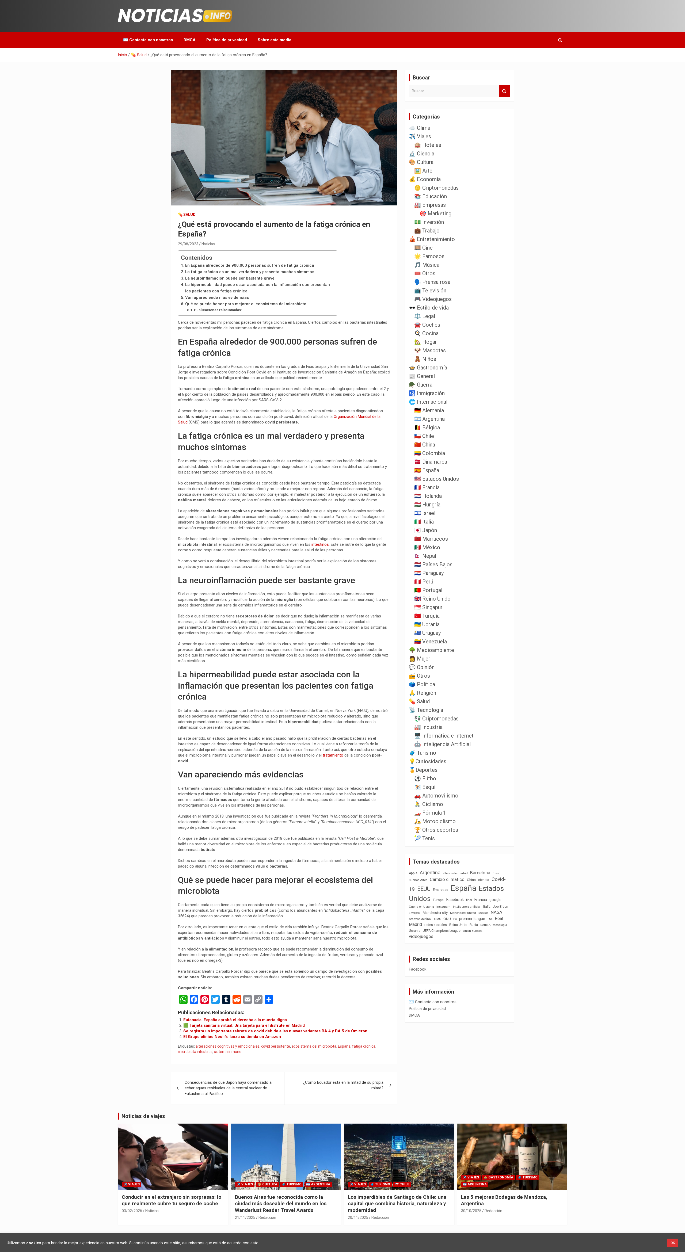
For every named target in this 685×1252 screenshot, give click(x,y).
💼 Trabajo (427, 230)
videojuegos (421, 936)
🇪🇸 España (426, 470)
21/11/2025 (245, 1217)
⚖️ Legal (424, 316)
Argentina (430, 872)
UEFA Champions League (442, 931)
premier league (472, 918)
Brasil (496, 873)
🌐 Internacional (428, 402)
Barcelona (480, 872)
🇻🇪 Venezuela (430, 641)
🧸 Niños (425, 359)
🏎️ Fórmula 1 (430, 813)
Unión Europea (472, 931)
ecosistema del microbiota (314, 1046)
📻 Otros (419, 676)
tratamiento (333, 755)
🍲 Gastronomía (428, 367)
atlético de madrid (455, 873)
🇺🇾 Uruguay (427, 633)
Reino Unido (458, 925)
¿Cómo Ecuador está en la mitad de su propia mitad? (343, 1085)
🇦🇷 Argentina (429, 419)
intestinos (320, 544)
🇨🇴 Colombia (429, 453)
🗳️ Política (422, 684)
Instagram (443, 907)
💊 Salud (187, 214)
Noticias (208, 244)
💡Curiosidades (427, 761)
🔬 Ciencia (421, 153)
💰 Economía (425, 179)
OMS (437, 919)
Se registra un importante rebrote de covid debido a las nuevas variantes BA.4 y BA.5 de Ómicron (275, 1031)
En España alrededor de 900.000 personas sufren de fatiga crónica (249, 265)
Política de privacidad (226, 39)
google (495, 900)
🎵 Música (426, 265)
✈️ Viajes (420, 136)
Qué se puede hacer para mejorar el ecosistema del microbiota (245, 303)
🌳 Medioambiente (431, 650)
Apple (413, 873)
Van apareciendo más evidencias (217, 297)
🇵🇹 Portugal (428, 590)
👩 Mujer (419, 658)
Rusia (474, 925)
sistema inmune (227, 1051)
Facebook (455, 899)
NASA (496, 912)
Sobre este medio (274, 39)
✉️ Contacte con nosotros (148, 39)
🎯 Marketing (435, 213)
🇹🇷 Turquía (427, 616)
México (483, 913)
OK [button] (673, 1243)
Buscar (504, 91)
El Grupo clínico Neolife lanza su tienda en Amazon (232, 1036)
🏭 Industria (428, 727)
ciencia (483, 880)
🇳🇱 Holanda (428, 496)
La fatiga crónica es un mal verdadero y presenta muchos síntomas (249, 271)
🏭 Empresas (430, 205)
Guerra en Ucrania (421, 907)
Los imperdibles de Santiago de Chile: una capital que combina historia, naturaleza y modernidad (397, 1203)
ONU (447, 919)
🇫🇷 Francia (427, 487)
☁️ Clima (419, 128)
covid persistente (275, 1046)
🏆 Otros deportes (436, 830)
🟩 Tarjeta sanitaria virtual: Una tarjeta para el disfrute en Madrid (244, 1025)
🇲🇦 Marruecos (431, 539)
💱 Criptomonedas (436, 718)
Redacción (267, 1217)
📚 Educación (430, 196)
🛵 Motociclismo (435, 821)
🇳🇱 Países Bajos (433, 564)
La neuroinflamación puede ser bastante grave (230, 278)
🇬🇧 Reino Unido (432, 599)
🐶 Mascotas (430, 350)
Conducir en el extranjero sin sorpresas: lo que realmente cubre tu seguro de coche (171, 1200)
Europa (438, 900)
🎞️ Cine (423, 248)
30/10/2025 (471, 1211)
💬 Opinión (422, 667)
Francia (480, 900)
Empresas (440, 890)
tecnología (500, 925)
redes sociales (435, 925)
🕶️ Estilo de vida (429, 307)
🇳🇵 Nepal (425, 556)
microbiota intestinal (195, 1051)
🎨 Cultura (421, 162)
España (344, 1046)
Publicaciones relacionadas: (218, 310)
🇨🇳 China (424, 444)
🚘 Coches (427, 325)
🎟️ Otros (424, 273)
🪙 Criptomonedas (436, 188)
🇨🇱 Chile (424, 436)
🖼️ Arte (423, 170)
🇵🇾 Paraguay (429, 573)
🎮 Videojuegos (433, 299)
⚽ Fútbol (425, 778)
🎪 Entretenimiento (432, 239)
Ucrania (414, 931)
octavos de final (420, 919)
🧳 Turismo (422, 753)
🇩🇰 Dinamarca (430, 462)
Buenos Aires (418, 880)
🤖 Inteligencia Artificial (442, 744)
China (471, 880)
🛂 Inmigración (427, 393)
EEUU (424, 888)
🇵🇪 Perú (423, 581)
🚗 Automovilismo (436, 795)
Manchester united (463, 913)
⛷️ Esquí (424, 787)
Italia (486, 906)
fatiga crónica (363, 1046)
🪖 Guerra (420, 384)
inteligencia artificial (467, 907)
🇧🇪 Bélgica (427, 427)
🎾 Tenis (424, 838)
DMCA (190, 39)
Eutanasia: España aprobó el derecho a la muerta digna (235, 1019)
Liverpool (414, 913)
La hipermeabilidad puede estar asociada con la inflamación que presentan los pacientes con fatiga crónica (257, 287)
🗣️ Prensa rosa (432, 282)
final (469, 900)
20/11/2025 (358, 1217)
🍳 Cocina (426, 333)
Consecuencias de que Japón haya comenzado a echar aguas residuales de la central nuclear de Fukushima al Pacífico (228, 1088)
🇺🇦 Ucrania (427, 624)
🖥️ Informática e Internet (444, 735)
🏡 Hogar (425, 342)
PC (455, 919)
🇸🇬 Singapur (428, 607)
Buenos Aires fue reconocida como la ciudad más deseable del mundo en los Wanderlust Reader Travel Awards (280, 1203)
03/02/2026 (132, 1211)
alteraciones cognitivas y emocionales (228, 1046)
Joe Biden (500, 907)
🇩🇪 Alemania (429, 410)
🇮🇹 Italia (424, 521)
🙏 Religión (422, 693)
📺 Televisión (430, 290)
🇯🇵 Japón (425, 530)
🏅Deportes (423, 770)
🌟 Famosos (429, 256)
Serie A (485, 925)
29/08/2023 (188, 244)
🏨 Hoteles (427, 145)
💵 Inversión (429, 222)
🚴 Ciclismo (428, 804)
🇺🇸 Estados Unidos (436, 479)
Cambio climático (447, 879)
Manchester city (435, 913)
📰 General (422, 376)
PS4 (490, 919)
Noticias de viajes (143, 1116)
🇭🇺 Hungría (427, 504)
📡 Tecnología (426, 710)
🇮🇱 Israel (424, 513)
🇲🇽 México (427, 547)
